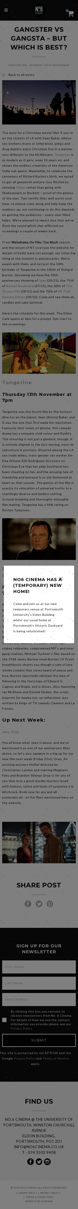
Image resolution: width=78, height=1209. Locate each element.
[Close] (61, 578)
